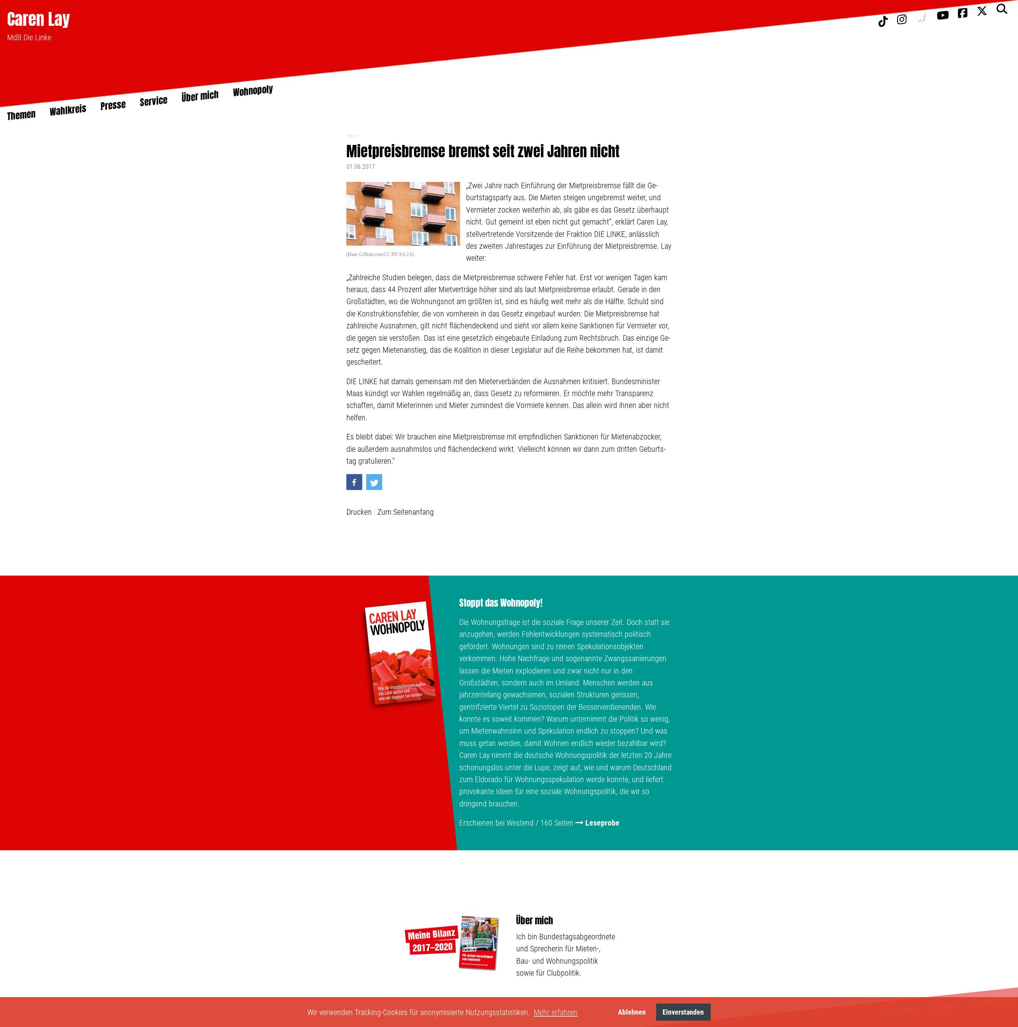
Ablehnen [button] (632, 1012)
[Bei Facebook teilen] (354, 482)
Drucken (359, 512)
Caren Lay (38, 19)
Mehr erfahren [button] (555, 1012)
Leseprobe (602, 823)
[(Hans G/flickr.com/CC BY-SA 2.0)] (403, 214)
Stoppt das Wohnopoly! (500, 603)
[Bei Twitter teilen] (374, 482)
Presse (352, 136)
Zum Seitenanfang (405, 512)
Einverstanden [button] (683, 1012)
